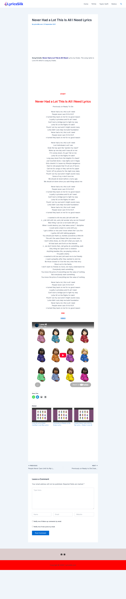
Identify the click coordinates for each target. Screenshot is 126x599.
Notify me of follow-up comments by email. (48, 521)
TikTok (93, 4)
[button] (121, 4)
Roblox (114, 4)
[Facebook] (61, 554)
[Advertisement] (63, 42)
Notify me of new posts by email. (44, 526)
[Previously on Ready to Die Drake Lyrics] (62, 415)
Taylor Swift (103, 4)
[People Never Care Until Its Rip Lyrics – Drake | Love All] (83, 415)
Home (86, 4)
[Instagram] (64, 554)
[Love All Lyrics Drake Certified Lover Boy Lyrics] (41, 415)
